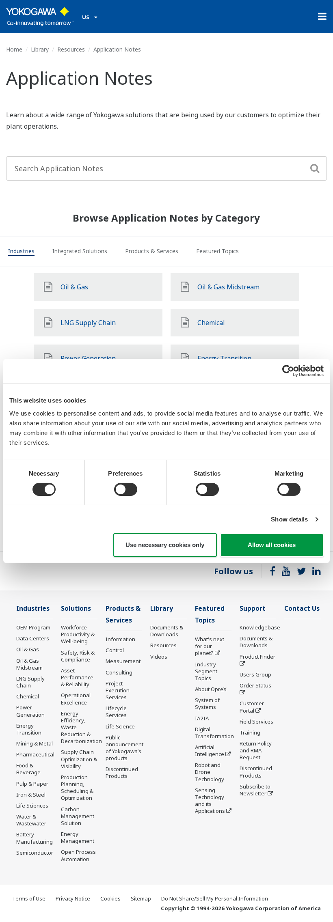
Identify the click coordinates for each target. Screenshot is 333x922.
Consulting (119, 672)
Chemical (27, 696)
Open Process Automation (78, 855)
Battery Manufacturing (34, 838)
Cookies (110, 898)
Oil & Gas (27, 649)
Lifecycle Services (116, 711)
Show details (289, 519)
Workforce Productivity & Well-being (78, 634)
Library (40, 49)
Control (115, 650)
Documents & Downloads (166, 631)
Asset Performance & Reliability (77, 677)
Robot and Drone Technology (209, 771)
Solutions (76, 608)
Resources (71, 49)
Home (14, 49)
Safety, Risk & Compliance (78, 656)
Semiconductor (34, 852)
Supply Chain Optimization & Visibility (79, 758)
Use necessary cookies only (164, 544)
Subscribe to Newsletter (255, 790)
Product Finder (257, 656)
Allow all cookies (272, 544)
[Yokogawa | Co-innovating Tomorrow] (40, 16)
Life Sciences (32, 805)
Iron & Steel (30, 794)
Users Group (255, 674)
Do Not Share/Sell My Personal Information (214, 898)
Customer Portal (252, 707)
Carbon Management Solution (77, 816)
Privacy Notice (73, 898)
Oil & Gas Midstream (29, 664)
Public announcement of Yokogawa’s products (124, 748)
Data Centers (32, 638)
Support (253, 608)
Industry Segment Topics (206, 671)
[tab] (21, 252)
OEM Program (33, 627)
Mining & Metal (34, 743)
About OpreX (211, 689)
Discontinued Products (122, 772)
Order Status (255, 685)
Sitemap (141, 898)
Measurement (123, 661)
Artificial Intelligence (209, 750)
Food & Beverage (28, 769)
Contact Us (302, 608)
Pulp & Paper (32, 783)
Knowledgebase (260, 627)
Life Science (120, 726)
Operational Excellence (76, 699)
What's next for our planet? (209, 646)
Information (120, 639)
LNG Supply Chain (30, 682)
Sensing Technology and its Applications (210, 800)
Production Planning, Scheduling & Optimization (77, 787)
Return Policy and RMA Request (256, 750)
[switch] (125, 489)
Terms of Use (28, 898)
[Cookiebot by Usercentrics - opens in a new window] (288, 371)
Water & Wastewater (31, 820)
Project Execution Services (118, 690)
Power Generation (30, 711)
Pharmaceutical (35, 754)
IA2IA (202, 718)
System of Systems (207, 703)
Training (250, 732)
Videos (158, 656)
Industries (33, 608)
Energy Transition (28, 729)
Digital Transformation (214, 733)
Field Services (256, 721)
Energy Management (77, 837)
